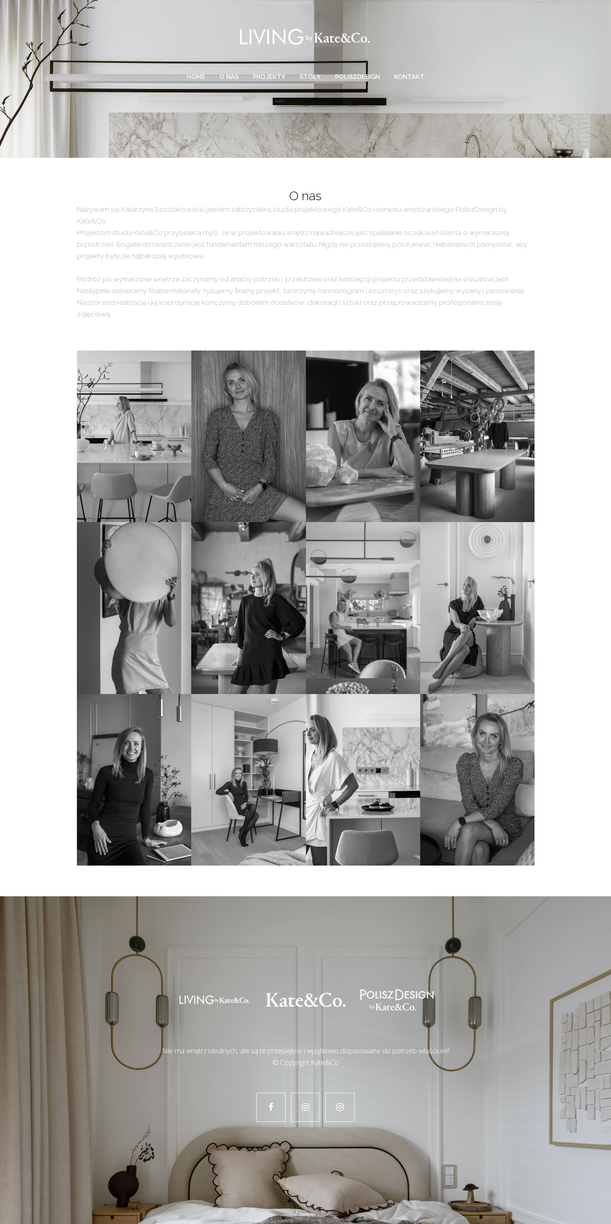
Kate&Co (325, 1062)
